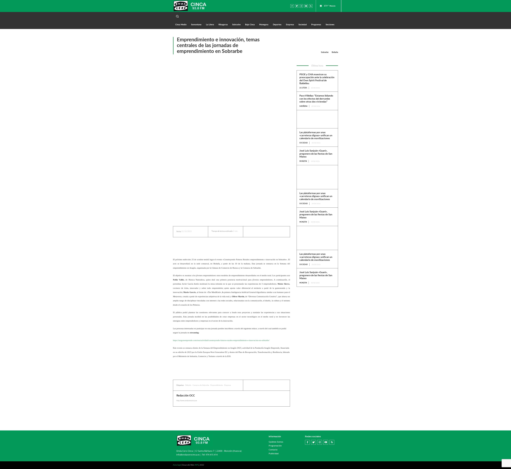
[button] (255, 16)
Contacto (273, 450)
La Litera (303, 88)
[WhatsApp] (269, 231)
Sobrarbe (324, 52)
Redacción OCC (185, 395)
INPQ (197, 465)
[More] (282, 231)
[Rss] (310, 6)
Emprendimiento (216, 385)
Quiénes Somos (276, 442)
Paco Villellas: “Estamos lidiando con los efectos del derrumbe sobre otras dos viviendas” (316, 99)
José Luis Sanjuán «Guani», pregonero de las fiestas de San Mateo (315, 154)
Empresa (227, 385)
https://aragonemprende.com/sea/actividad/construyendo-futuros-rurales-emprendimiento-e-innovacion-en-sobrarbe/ (221, 340)
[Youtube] (306, 6)
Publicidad (274, 454)
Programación (275, 446)
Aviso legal (177, 465)
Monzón (303, 161)
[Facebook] (292, 6)
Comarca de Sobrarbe (201, 385)
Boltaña (335, 52)
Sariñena (303, 106)
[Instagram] (301, 6)
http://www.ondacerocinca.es (186, 400)
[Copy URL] (276, 231)
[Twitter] (296, 6)
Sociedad (303, 143)
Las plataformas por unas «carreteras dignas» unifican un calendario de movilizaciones (315, 135)
